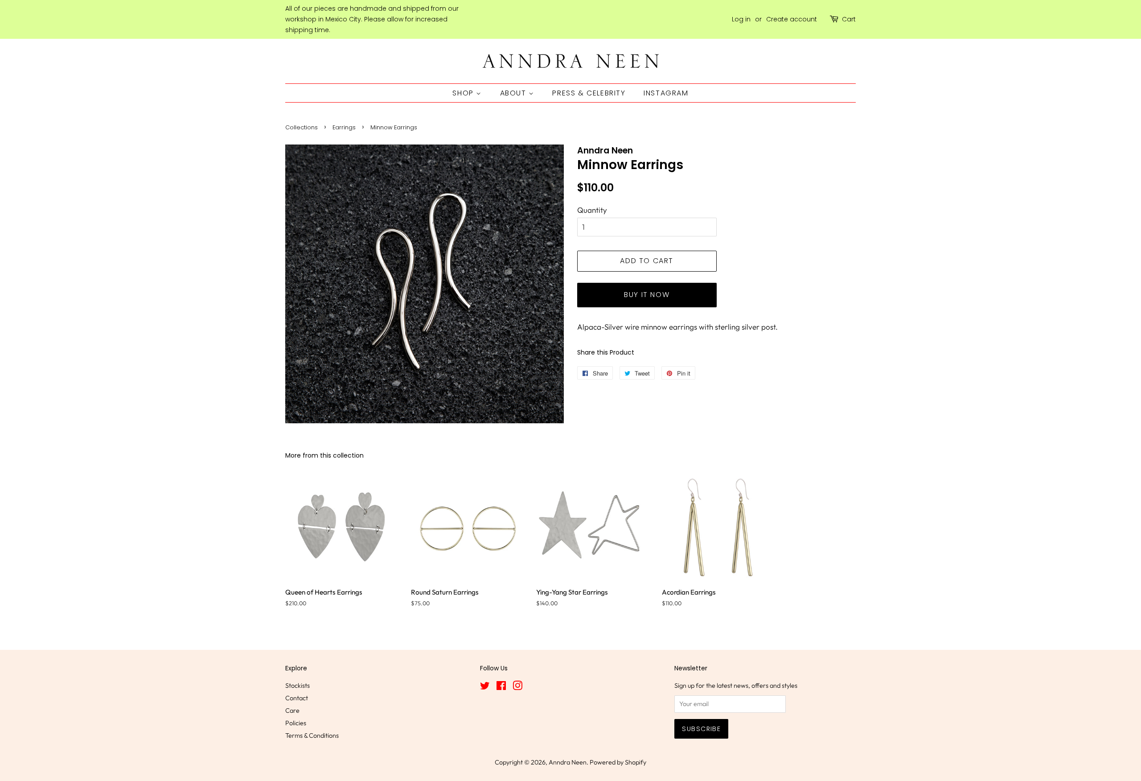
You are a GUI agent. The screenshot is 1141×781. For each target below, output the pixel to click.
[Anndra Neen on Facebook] (501, 687)
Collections (301, 127)
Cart (849, 19)
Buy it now (646, 294)
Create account (791, 19)
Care (292, 711)
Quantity (592, 210)
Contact (296, 698)
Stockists (297, 686)
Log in (741, 19)
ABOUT (514, 93)
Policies (295, 723)
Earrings (344, 127)
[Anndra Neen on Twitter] (485, 687)
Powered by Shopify (618, 762)
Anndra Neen (568, 762)
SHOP (464, 93)
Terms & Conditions (312, 735)
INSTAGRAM (666, 93)
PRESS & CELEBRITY (588, 93)
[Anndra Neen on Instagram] (517, 687)
